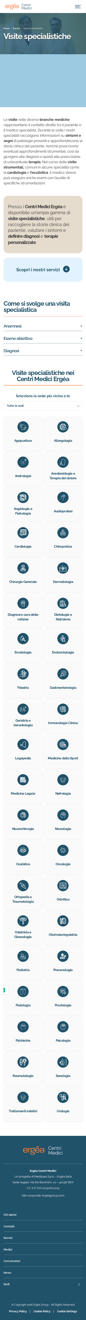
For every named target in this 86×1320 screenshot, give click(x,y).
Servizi (8, 1237)
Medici (8, 1249)
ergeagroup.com (53, 1195)
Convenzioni (12, 1261)
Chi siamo (10, 1214)
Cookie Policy (42, 1311)
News (7, 1272)
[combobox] (43, 405)
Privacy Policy (18, 1311)
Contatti (9, 1226)
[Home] (18, 6)
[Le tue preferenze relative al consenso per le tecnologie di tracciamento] (4, 990)
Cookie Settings (67, 1311)
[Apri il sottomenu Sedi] (43, 1285)
